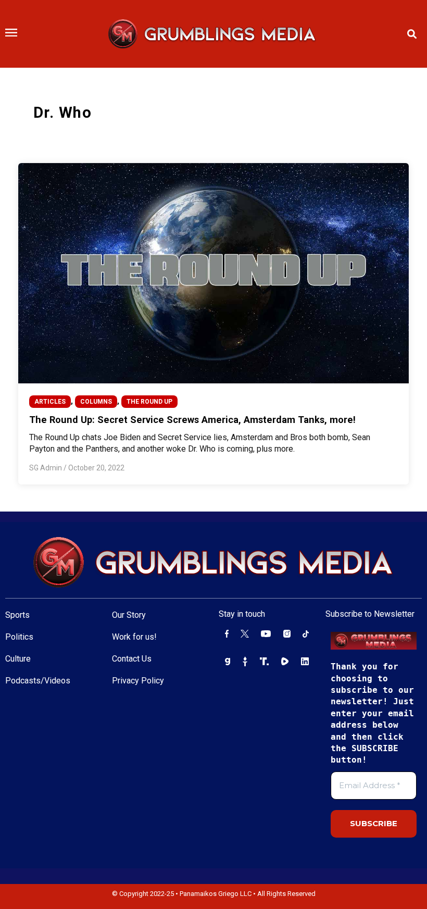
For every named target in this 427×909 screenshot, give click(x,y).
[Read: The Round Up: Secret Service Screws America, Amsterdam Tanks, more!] (213, 272)
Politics (19, 637)
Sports (17, 615)
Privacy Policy (138, 681)
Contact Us (132, 659)
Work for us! (134, 637)
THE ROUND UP (149, 401)
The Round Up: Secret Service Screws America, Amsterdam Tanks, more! (192, 419)
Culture (18, 659)
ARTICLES (50, 401)
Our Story (129, 615)
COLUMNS (96, 401)
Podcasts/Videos (37, 681)
